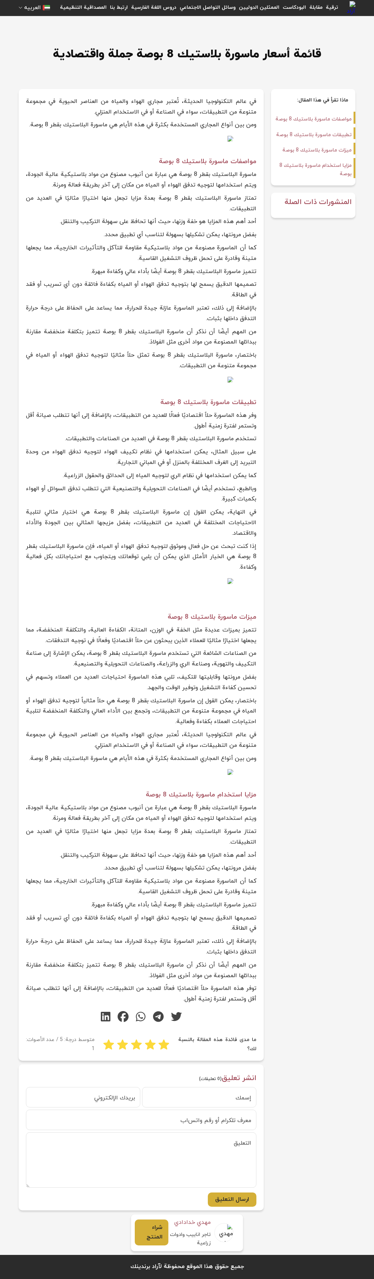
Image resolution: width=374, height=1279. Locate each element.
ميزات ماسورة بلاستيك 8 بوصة (317, 150)
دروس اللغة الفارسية (153, 7)
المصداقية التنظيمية (83, 7)
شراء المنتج (154, 1232)
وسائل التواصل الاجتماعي (208, 7)
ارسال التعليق (232, 1199)
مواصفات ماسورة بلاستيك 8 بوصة (313, 119)
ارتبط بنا (119, 7)
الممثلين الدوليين (259, 7)
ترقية (332, 7)
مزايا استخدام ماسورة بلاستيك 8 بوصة (315, 169)
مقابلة (316, 7)
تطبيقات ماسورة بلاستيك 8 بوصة (314, 134)
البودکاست (294, 7)
